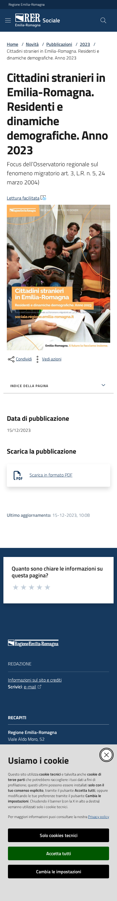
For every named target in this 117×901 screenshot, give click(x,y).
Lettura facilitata (23, 198)
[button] (103, 20)
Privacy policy (98, 816)
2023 (85, 44)
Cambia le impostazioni (58, 871)
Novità (32, 44)
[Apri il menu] (8, 20)
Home (12, 44)
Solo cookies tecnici (59, 835)
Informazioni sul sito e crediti (35, 679)
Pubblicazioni (59, 44)
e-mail (30, 686)
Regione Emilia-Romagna (27, 4)
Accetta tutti (58, 853)
